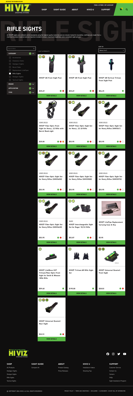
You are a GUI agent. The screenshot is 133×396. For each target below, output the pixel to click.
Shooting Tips (87, 371)
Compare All (35, 367)
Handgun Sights (12, 371)
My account (109, 5)
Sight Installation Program (117, 381)
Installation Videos (89, 367)
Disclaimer (94, 391)
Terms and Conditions (82, 391)
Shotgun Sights (11, 374)
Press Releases (63, 371)
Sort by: (101, 46)
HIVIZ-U (90, 9)
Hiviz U (86, 364)
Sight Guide (60, 9)
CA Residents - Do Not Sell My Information (112, 391)
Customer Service (115, 367)
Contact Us (112, 371)
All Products (11, 367)
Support (105, 9)
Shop (44, 9)
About (75, 9)
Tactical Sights (11, 381)
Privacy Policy (69, 391)
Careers (111, 374)
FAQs (111, 377)
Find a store (98, 5)
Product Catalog (63, 367)
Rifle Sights (10, 377)
